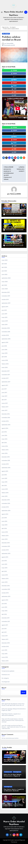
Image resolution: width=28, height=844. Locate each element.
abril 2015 (4, 485)
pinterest (15, 82)
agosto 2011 (5, 625)
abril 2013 (4, 571)
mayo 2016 (4, 439)
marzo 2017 (5, 403)
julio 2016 (4, 432)
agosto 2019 (5, 306)
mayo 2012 (4, 610)
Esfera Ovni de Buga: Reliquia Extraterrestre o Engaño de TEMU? (12, 776)
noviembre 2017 (6, 374)
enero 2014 (5, 539)
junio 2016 (4, 435)
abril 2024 (4, 267)
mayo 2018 (4, 353)
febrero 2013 (5, 578)
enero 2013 (4, 582)
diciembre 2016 (6, 414)
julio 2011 (4, 628)
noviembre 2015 (6, 460)
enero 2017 (4, 410)
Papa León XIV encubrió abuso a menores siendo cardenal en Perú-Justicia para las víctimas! (13, 720)
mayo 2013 (4, 567)
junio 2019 (4, 313)
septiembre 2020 (6, 278)
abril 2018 (4, 356)
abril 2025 (4, 263)
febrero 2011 (5, 639)
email (15, 95)
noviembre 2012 (6, 589)
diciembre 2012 (6, 585)
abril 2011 (4, 632)
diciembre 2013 (6, 542)
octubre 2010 (5, 646)
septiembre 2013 (6, 553)
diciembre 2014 (6, 500)
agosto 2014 (5, 514)
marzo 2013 (5, 575)
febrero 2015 (5, 492)
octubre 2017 (5, 378)
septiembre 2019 (6, 303)
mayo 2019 (4, 317)
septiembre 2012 (6, 596)
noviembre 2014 (6, 503)
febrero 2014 (5, 535)
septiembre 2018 (6, 339)
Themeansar (14, 842)
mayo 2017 (4, 396)
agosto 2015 (5, 471)
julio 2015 (4, 474)
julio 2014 (4, 517)
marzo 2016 (5, 446)
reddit (15, 92)
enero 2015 (4, 496)
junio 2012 (4, 607)
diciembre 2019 (6, 292)
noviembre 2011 (6, 621)
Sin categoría (6, 33)
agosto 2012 (5, 600)
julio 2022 (4, 271)
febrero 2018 (5, 364)
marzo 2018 (5, 360)
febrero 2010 (5, 660)
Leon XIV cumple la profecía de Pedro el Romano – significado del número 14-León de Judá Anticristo (13, 727)
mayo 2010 (4, 653)
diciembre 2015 (6, 457)
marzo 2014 (5, 532)
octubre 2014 (5, 507)
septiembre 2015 (6, 467)
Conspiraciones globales (8, 671)
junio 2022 (4, 274)
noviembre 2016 (6, 417)
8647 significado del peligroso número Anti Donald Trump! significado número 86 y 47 (12, 761)
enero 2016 (5, 453)
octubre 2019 (5, 299)
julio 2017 (4, 389)
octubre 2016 (5, 421)
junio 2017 (4, 392)
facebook (15, 73)
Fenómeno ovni (6, 674)
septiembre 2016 (6, 424)
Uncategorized (6, 681)
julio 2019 (4, 310)
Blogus (21, 840)
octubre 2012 (5, 593)
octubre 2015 (5, 464)
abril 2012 (4, 614)
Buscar (4, 687)
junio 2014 (4, 521)
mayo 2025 (5, 260)
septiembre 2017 (6, 381)
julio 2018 (4, 346)
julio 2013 (4, 560)
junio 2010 (4, 650)
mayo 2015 (4, 482)
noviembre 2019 (6, 296)
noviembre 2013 (6, 546)
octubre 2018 (5, 335)
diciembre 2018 (6, 328)
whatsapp (15, 70)
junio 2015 (4, 478)
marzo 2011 (5, 635)
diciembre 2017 (6, 371)
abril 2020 (4, 285)
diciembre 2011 (6, 618)
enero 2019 (5, 324)
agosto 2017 (5, 385)
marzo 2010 (5, 657)
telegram (15, 79)
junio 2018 (4, 349)
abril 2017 (4, 399)
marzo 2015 (5, 489)
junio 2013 (4, 564)
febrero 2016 (5, 449)
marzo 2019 (5, 321)
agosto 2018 (5, 342)
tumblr (15, 88)
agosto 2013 (5, 557)
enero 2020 (5, 288)
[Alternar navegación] (2, 12)
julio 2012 (4, 603)
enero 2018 (5, 367)
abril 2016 (4, 442)
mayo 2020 (5, 281)
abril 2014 (4, 528)
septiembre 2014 (6, 510)
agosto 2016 (5, 428)
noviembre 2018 (6, 331)
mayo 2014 (4, 525)
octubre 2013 (5, 550)
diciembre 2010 (6, 643)
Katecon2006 (10, 43)
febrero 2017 (5, 406)
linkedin (15, 85)
